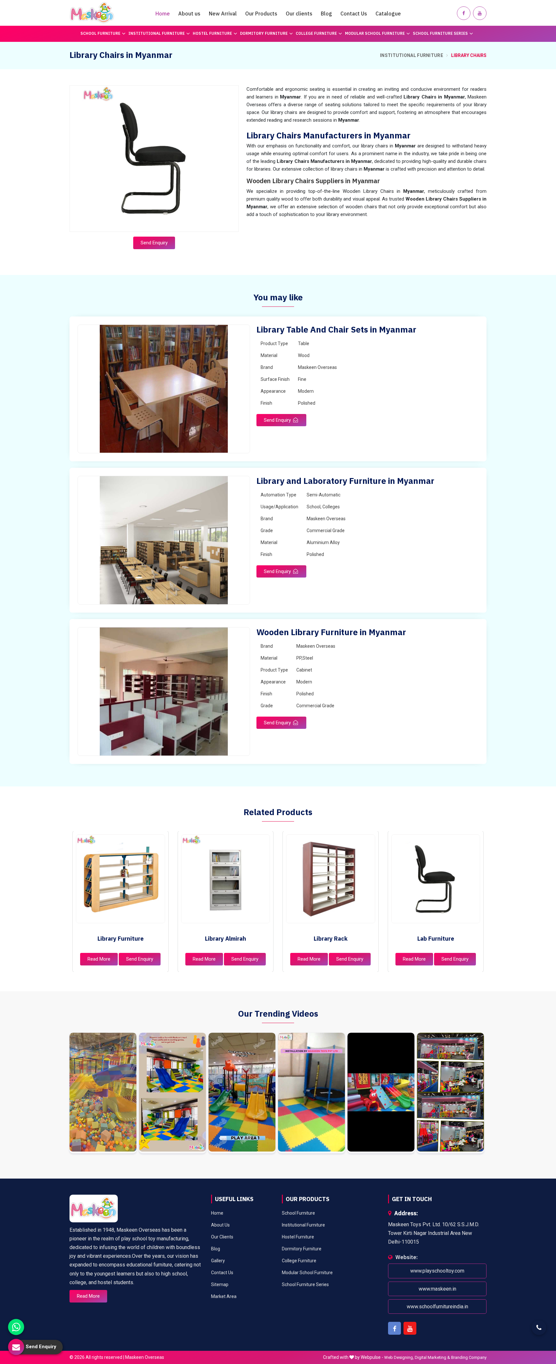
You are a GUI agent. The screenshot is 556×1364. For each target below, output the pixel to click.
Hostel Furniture (212, 33)
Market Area (223, 1296)
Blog (326, 13)
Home (162, 13)
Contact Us (353, 13)
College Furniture (316, 33)
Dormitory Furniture (264, 33)
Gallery (218, 1260)
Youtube (409, 1328)
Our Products (261, 13)
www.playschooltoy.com (437, 1271)
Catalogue (388, 13)
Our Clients (222, 1236)
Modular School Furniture (375, 33)
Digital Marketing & (432, 1357)
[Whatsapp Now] (16, 1327)
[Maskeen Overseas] (92, 13)
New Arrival (223, 13)
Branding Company (468, 1357)
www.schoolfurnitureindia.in (437, 1306)
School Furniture (100, 33)
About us (189, 13)
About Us (220, 1225)
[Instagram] (103, 1093)
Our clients (299, 13)
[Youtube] (479, 13)
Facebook (394, 1328)
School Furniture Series (440, 33)
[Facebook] (463, 13)
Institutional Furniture (156, 33)
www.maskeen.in (437, 1289)
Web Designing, (399, 1357)
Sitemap (219, 1284)
